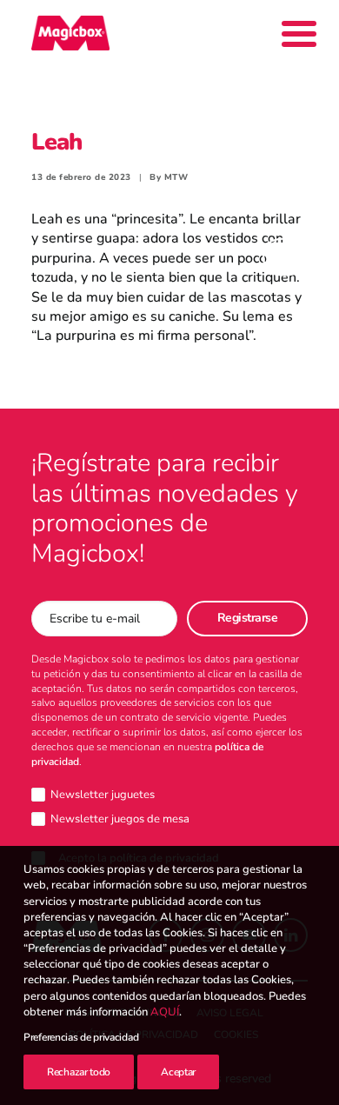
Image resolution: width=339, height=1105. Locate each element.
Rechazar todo (78, 1072)
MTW (176, 177)
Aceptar (178, 1072)
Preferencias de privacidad (80, 1037)
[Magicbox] (70, 33)
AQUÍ (164, 1012)
